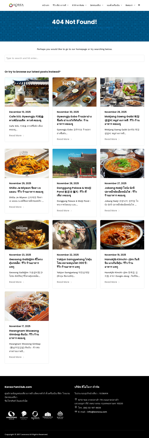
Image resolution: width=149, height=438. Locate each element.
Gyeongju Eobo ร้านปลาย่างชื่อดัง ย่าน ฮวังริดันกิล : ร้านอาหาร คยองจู (74, 120)
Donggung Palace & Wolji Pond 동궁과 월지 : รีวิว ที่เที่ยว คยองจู (74, 191)
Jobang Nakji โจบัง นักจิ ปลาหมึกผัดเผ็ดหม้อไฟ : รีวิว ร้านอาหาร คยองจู (121, 191)
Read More (15, 135)
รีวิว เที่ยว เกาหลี (59, 5)
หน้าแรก (45, 5)
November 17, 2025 (19, 326)
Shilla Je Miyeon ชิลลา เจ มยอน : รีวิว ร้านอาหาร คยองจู (26, 189)
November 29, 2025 (116, 111)
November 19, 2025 (115, 254)
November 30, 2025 (68, 111)
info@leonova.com (97, 412)
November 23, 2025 (20, 254)
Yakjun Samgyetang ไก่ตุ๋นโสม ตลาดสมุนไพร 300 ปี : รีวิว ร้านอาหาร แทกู (74, 262)
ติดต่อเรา (129, 5)
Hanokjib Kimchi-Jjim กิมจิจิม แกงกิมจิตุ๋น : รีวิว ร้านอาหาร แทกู (122, 262)
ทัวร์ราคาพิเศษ (78, 5)
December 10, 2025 (20, 111)
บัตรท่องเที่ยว (95, 5)
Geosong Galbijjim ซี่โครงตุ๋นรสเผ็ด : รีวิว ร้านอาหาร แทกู (26, 262)
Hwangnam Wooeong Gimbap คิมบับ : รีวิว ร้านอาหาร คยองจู (24, 334)
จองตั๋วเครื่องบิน (113, 5)
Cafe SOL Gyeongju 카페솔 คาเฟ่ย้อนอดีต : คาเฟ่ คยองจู (26, 118)
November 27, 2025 (115, 183)
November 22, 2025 (68, 254)
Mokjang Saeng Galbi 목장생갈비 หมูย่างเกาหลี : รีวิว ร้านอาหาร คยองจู (122, 120)
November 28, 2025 (68, 183)
